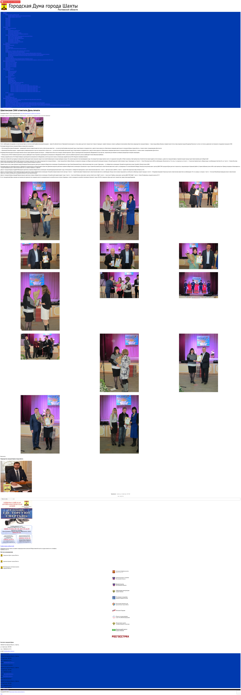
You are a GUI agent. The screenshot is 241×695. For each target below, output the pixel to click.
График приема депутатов (14, 17)
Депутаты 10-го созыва (11, 62)
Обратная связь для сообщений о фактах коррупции (18, 106)
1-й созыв (8, 26)
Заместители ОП (12, 72)
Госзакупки (10, 56)
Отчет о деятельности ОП (14, 83)
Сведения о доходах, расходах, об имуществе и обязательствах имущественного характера (28, 103)
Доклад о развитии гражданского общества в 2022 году (24, 90)
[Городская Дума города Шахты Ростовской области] (41, 10)
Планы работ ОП (12, 81)
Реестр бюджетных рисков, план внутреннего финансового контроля (24, 53)
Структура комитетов (13, 31)
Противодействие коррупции (10, 98)
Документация (6, 44)
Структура (5, 27)
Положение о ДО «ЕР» (13, 39)
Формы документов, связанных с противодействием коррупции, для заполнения (25, 102)
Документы (8, 76)
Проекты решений (10, 45)
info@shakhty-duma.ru (9, 651)
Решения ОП (11, 79)
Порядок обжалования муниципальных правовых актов (19, 58)
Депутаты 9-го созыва (11, 63)
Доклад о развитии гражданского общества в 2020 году (24, 88)
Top (1, 693)
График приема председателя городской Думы (19, 15)
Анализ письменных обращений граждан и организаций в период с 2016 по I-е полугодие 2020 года (29, 59)
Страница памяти (7, 107)
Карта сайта (6, 689)
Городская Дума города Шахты (17, 691)
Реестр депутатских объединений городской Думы (20, 36)
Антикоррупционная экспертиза (13, 100)
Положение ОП (11, 80)
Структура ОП (11, 73)
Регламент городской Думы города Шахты (16, 48)
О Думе (5, 13)
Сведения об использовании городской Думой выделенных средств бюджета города (28, 54)
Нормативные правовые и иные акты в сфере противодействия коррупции (23, 99)
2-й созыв (8, 24)
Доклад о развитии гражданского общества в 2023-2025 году (25, 91)
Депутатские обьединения (12, 35)
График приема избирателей (12, 14)
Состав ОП (10, 74)
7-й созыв (8, 19)
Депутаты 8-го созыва (11, 64)
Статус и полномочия (11, 28)
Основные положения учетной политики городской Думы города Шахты (25, 55)
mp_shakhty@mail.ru (8, 674)
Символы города (10, 57)
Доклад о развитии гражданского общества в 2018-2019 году (25, 87)
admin (21, 113)
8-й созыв (8, 18)
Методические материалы (12, 101)
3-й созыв (8, 23)
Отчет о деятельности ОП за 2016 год (20, 84)
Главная (5, 12)
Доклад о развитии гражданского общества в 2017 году (24, 85)
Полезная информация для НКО (15, 82)
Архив (7, 92)
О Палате (8, 70)
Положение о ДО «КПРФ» (14, 40)
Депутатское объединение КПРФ (16, 38)
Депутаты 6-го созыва (11, 66)
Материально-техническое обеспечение (15, 52)
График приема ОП (10, 97)
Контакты (8, 67)
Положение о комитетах (14, 30)
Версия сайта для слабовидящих (11, 1)
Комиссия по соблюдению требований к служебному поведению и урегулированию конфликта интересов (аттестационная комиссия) (38, 105)
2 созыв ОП (10, 94)
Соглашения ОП (12, 77)
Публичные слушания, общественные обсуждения (17, 50)
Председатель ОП (12, 71)
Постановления (9, 47)
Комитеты (8, 29)
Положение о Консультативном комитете (18, 33)
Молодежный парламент (9, 61)
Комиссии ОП (11, 75)
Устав (7, 49)
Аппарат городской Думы (12, 42)
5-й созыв (8, 21)
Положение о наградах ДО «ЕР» (15, 41)
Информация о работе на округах (32, 113)
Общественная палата (8, 68)
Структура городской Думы (14, 32)
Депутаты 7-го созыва (11, 65)
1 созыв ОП (10, 93)
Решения (8, 46)
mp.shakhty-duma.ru (7, 676)
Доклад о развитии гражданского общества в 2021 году (24, 89)
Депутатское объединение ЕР (15, 37)
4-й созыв (8, 22)
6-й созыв (8, 20)
